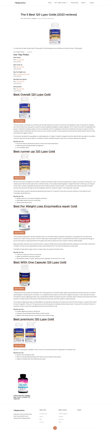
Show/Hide (29, 52)
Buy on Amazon (19, 121)
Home (49, 3)
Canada (61, 416)
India (60, 422)
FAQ (41, 419)
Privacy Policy (74, 3)
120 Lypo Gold (20, 59)
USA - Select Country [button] (60, 3)
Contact (91, 3)
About (41, 416)
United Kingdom (63, 413)
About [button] (83, 3)
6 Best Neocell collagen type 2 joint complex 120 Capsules (21, 397)
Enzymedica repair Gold (22, 74)
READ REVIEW (17, 61)
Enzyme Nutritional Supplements (46, 18)
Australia (61, 419)
